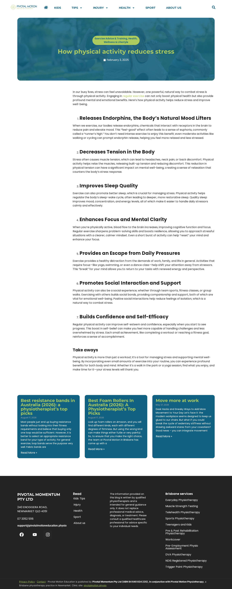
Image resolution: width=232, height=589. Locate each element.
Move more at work (177, 400)
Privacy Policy (27, 581)
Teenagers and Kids (178, 524)
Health (124, 7)
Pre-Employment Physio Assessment (181, 547)
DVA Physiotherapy (178, 554)
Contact (41, 581)
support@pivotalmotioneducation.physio (42, 525)
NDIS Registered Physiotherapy (186, 561)
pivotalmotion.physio (95, 585)
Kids (57, 7)
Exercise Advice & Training (111, 38)
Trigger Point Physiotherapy (184, 567)
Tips (75, 7)
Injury (98, 7)
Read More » (29, 453)
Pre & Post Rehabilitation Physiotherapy (181, 532)
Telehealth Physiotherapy (182, 512)
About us (173, 7)
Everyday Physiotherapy (181, 500)
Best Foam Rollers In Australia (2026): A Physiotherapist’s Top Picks (112, 407)
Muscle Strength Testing (181, 506)
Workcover (172, 539)
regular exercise (133, 96)
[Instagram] (47, 534)
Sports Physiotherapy (179, 518)
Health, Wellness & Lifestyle (120, 40)
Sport (150, 7)
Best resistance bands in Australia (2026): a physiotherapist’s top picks (48, 407)
